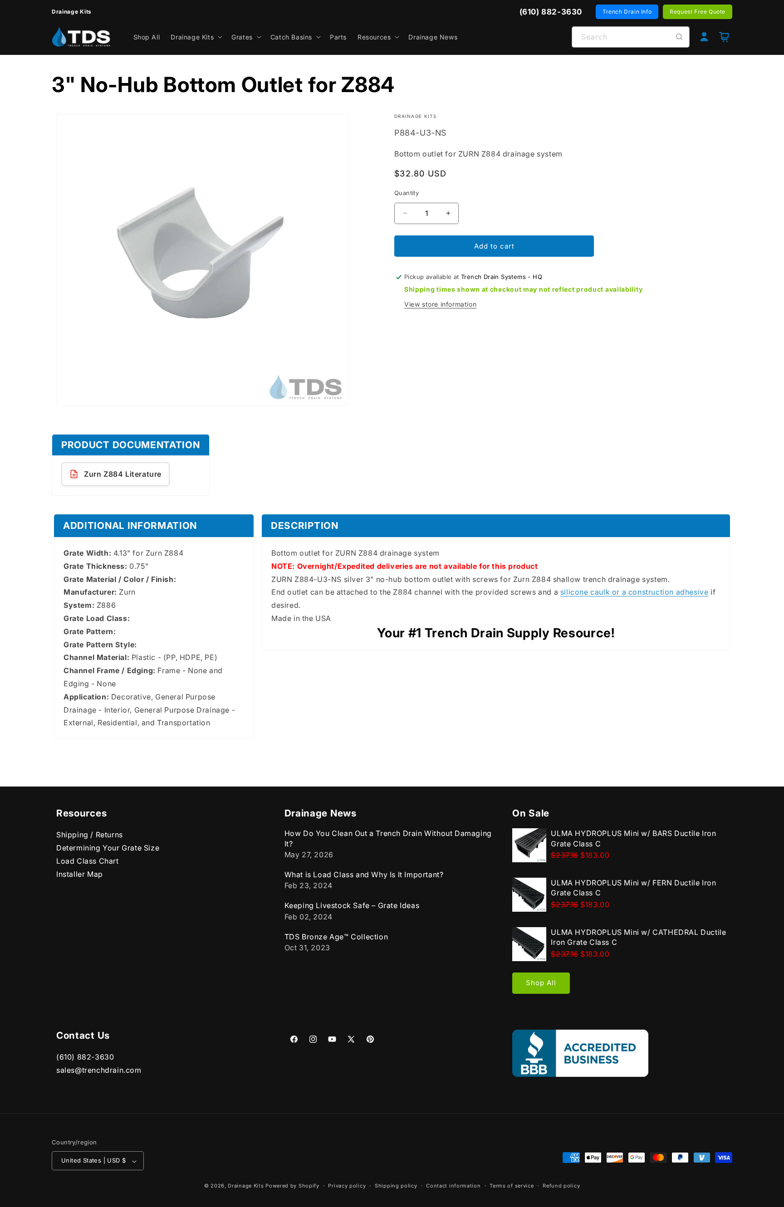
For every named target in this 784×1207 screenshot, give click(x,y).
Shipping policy (396, 1186)
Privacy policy (347, 1186)
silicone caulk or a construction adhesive (634, 591)
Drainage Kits (246, 1186)
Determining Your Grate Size (107, 847)
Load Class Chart (87, 860)
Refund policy (561, 1186)
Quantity (406, 192)
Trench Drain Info (627, 11)
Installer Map (79, 873)
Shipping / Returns (89, 834)
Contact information (453, 1186)
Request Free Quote (697, 11)
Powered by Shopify (292, 1186)
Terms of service (512, 1186)
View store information (440, 304)
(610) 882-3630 (85, 1056)
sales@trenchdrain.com (99, 1070)
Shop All (541, 982)
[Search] (679, 37)
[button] (195, 37)
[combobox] (630, 37)
